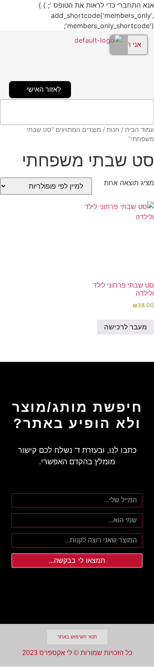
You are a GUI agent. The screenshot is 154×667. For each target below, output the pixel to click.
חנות (113, 130)
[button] (77, 112)
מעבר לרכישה (125, 327)
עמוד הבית (139, 130)
